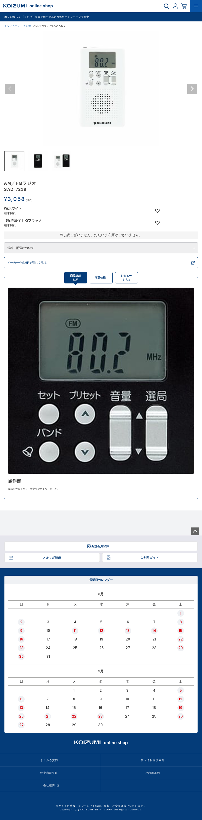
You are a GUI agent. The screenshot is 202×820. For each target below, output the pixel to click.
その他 (27, 25)
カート (184, 6)
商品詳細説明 (75, 277)
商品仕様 (100, 277)
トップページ (12, 25)
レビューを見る (126, 277)
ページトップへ (195, 531)
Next (192, 89)
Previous (10, 89)
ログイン (175, 6)
